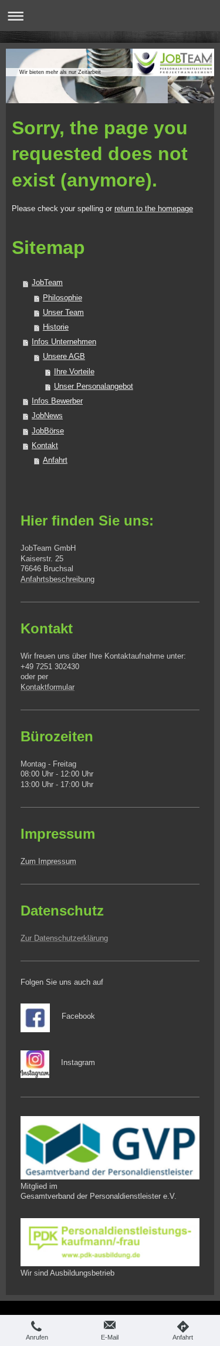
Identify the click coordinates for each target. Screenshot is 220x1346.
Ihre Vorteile (74, 372)
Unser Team (63, 312)
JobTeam (47, 283)
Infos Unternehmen (64, 342)
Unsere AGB (64, 356)
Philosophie (62, 298)
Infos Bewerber (57, 401)
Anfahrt (55, 460)
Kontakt (45, 446)
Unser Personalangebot (93, 386)
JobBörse (48, 431)
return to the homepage (153, 209)
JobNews (47, 416)
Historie (56, 327)
